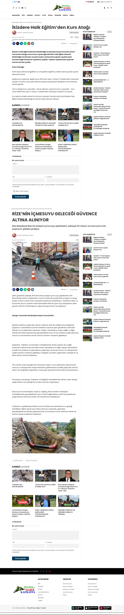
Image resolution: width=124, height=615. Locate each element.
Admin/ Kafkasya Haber (25, 32)
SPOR (44, 15)
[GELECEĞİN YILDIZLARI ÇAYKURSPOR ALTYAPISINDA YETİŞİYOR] (87, 129)
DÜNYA (50, 15)
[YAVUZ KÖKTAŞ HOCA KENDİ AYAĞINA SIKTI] (68, 114)
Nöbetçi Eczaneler (68, 589)
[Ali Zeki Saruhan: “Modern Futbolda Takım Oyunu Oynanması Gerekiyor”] (87, 93)
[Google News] (73, 43)
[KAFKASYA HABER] (62, 11)
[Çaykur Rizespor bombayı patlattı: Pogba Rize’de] (87, 121)
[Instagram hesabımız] (19, 8)
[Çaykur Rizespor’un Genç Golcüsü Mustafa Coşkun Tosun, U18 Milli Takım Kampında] (87, 66)
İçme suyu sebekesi (32, 460)
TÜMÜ (109, 32)
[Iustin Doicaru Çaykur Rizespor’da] (87, 50)
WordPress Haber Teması (37, 608)
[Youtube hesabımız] (22, 8)
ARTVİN (40, 595)
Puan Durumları (68, 592)
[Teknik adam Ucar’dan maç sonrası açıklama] (87, 77)
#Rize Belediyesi (18, 460)
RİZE (23, 15)
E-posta (50, 177)
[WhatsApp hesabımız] (25, 8)
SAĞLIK (65, 15)
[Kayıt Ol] (104, 8)
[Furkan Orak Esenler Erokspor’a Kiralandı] (87, 101)
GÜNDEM (30, 15)
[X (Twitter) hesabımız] (16, 8)
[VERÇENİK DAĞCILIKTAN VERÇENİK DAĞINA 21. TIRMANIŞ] (68, 501)
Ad (14, 177)
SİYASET (37, 15)
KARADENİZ (16, 15)
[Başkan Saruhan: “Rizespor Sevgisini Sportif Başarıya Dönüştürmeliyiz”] (87, 39)
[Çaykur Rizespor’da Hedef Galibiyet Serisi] (87, 138)
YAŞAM (77, 37)
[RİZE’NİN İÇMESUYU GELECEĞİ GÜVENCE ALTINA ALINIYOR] (45, 114)
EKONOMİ (58, 15)
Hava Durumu (67, 584)
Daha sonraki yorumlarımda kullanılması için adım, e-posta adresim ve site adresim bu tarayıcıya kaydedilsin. (43, 186)
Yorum (15, 164)
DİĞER (72, 15)
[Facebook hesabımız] (13, 8)
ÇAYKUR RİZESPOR (43, 592)
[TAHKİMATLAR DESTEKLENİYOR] (22, 114)
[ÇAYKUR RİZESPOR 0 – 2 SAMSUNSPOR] (87, 85)
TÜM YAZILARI (74, 32)
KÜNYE (65, 595)
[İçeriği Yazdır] (32, 43)
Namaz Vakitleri (68, 586)
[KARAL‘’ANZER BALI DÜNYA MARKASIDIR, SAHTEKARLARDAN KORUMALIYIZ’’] (68, 136)
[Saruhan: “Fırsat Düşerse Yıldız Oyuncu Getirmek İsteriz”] (87, 58)
